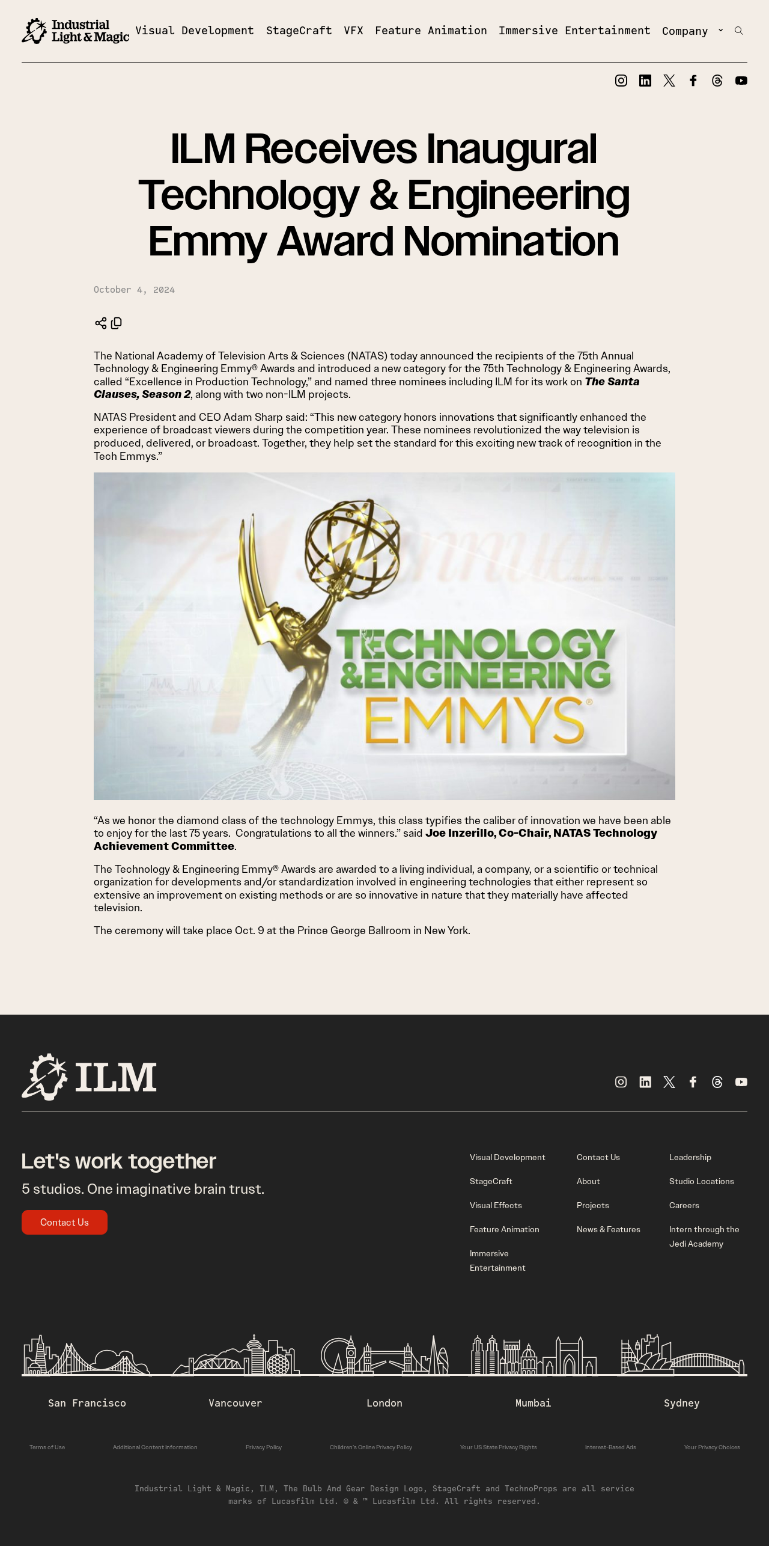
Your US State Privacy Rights (498, 1447)
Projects (593, 1205)
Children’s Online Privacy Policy (371, 1447)
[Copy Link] (116, 323)
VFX (353, 30)
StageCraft (299, 30)
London (384, 1403)
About (588, 1181)
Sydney (682, 1403)
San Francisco (87, 1403)
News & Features (608, 1229)
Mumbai (533, 1403)
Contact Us (64, 1222)
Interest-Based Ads (610, 1447)
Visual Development (194, 30)
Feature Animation (431, 30)
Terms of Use (47, 1447)
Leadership (690, 1157)
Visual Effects (496, 1205)
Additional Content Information (155, 1447)
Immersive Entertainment (575, 30)
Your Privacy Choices (712, 1447)
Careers (684, 1205)
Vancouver (235, 1403)
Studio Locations (701, 1181)
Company (685, 30)
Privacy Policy (264, 1447)
